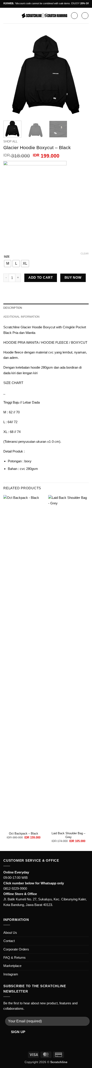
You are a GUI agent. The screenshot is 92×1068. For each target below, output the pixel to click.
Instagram (10, 974)
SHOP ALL (10, 141)
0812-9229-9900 (15, 888)
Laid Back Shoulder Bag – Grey (68, 835)
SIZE (7, 256)
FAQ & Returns (14, 957)
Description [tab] (12, 307)
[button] (5, 15)
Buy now (73, 277)
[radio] (7, 263)
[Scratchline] (44, 15)
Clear (85, 253)
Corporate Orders (16, 949)
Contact (9, 941)
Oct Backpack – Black (23, 833)
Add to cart (40, 277)
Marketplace (12, 966)
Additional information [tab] (21, 316)
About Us (10, 932)
